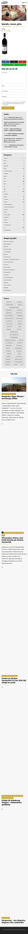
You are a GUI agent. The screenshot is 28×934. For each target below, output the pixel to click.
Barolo (20, 304)
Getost (19, 321)
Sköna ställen (7, 214)
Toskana (6, 222)
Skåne (5, 212)
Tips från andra (18, 361)
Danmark (6, 166)
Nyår (5, 184)
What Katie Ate (7, 290)
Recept (5, 202)
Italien (5, 176)
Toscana (7, 364)
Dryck (5, 168)
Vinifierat (6, 282)
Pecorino (20, 342)
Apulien (5, 158)
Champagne (9, 312)
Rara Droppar (7, 267)
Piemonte (6, 199)
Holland (19, 323)
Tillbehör (8, 361)
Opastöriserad (14, 334)
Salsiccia (19, 351)
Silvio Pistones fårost (9, 142)
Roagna (8, 351)
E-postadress (5, 91)
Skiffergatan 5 (7, 272)
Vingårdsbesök (7, 230)
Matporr (6, 254)
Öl (4, 186)
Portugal (19, 345)
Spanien (8, 356)
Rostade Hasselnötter (9, 207)
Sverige (5, 219)
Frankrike (6, 173)
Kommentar (4, 72)
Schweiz (6, 209)
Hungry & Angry (7, 249)
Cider (5, 163)
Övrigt (5, 196)
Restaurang (18, 348)
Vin (4, 227)
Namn (3, 85)
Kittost (19, 329)
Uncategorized (7, 225)
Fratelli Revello (9, 318)
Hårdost (9, 326)
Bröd (5, 160)
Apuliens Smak (9, 304)
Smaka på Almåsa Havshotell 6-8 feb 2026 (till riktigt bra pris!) (14, 680)
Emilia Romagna (9, 315)
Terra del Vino (18, 359)
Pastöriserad (9, 342)
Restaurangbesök (8, 204)
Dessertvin (19, 312)
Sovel (19, 353)
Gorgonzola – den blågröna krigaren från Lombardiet (13, 921)
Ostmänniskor (14, 337)
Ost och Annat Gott (8, 262)
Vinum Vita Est (7, 285)
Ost (4, 191)
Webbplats (4, 96)
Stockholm (6, 217)
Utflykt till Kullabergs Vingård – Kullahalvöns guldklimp (12, 802)
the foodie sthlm (8, 280)
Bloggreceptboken (14, 307)
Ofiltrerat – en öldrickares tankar (11, 259)
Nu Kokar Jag (7, 257)
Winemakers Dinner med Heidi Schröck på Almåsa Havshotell (12, 540)
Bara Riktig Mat (7, 244)
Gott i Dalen (9, 323)
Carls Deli (19, 310)
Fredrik (6, 129)
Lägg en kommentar (6, 26)
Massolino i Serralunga (10, 125)
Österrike (6, 194)
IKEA (19, 326)
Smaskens (6, 275)
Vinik (15, 364)
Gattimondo (9, 321)
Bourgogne (9, 310)
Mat (5, 181)
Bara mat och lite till (8, 241)
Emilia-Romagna (8, 171)
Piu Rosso (6, 264)
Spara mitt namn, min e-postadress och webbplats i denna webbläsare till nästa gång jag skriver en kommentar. (14, 103)
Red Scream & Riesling (9, 269)
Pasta (21, 340)
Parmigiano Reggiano (10, 340)
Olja (5, 189)
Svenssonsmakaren (8, 277)
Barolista (6, 246)
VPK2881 (6, 287)
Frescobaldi (19, 318)
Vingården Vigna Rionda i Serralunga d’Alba (13, 397)
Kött (5, 178)
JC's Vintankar (7, 251)
